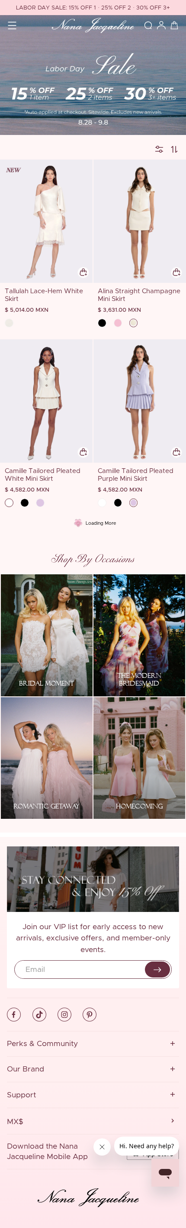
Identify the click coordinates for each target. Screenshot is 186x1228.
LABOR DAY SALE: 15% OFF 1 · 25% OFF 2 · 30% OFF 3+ (93, 8)
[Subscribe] (157, 969)
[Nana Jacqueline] (93, 25)
